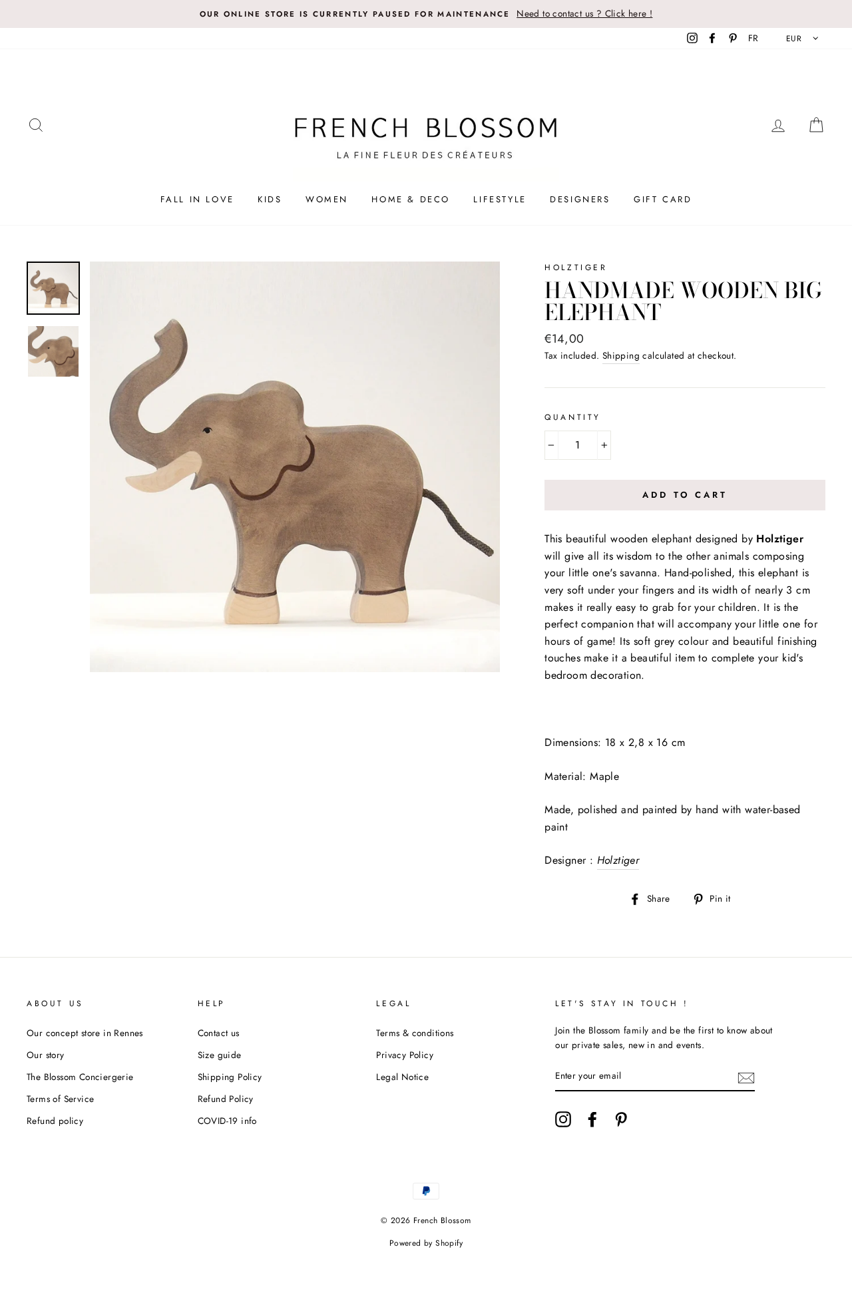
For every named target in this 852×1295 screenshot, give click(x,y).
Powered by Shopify (426, 1243)
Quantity (572, 417)
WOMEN (327, 199)
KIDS (270, 199)
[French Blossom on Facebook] (592, 1119)
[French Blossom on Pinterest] (621, 1119)
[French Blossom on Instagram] (563, 1119)
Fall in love (197, 199)
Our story (46, 1054)
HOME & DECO (410, 199)
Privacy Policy (404, 1054)
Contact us (219, 1032)
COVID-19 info (227, 1120)
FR (753, 38)
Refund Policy (226, 1098)
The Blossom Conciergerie (80, 1076)
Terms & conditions (414, 1032)
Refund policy (55, 1120)
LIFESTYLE (499, 199)
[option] (426, 14)
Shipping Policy (230, 1076)
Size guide (220, 1054)
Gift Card (663, 199)
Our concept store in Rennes (85, 1032)
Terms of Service (60, 1098)
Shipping (621, 355)
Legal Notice (402, 1076)
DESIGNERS (580, 199)
